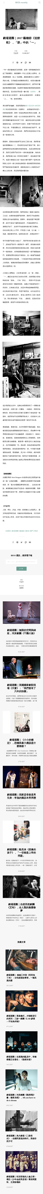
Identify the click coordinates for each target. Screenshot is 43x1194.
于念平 (16, 53)
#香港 (36, 531)
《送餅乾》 (33, 91)
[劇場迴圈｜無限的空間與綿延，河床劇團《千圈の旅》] (21, 626)
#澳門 (31, 531)
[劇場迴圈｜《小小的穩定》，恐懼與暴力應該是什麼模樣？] (21, 736)
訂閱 (21, 568)
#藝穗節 (21, 531)
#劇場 (27, 531)
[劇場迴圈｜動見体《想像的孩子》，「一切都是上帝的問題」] (21, 845)
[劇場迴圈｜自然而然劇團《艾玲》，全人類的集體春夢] (21, 900)
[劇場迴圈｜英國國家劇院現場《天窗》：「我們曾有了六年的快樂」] (21, 681)
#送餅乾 (8, 531)
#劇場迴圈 (14, 531)
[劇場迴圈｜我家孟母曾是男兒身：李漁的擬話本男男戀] (21, 790)
